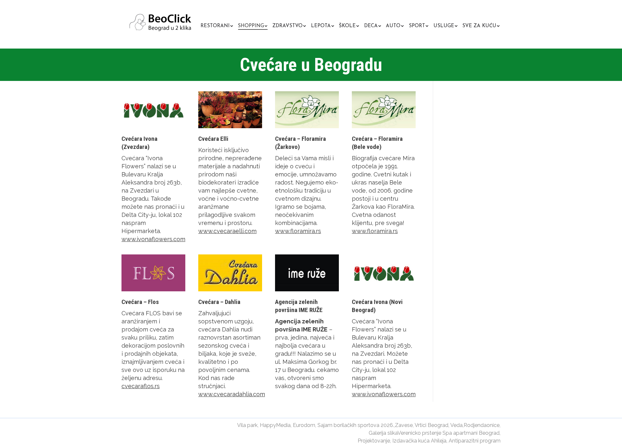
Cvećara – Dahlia (219, 302)
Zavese (404, 425)
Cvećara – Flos (140, 302)
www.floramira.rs (298, 231)
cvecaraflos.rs (140, 386)
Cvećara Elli (213, 138)
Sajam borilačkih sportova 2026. (355, 425)
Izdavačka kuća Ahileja (419, 441)
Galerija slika (383, 433)
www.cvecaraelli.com (227, 231)
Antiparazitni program (475, 441)
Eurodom (304, 425)
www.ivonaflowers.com (153, 239)
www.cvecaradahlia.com (231, 394)
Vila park (247, 425)
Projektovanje (374, 441)
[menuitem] (217, 25)
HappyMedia (275, 425)
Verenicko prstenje (419, 433)
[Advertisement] (503, 139)
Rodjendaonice (482, 425)
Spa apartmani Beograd (471, 433)
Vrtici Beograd (431, 425)
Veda (456, 425)
